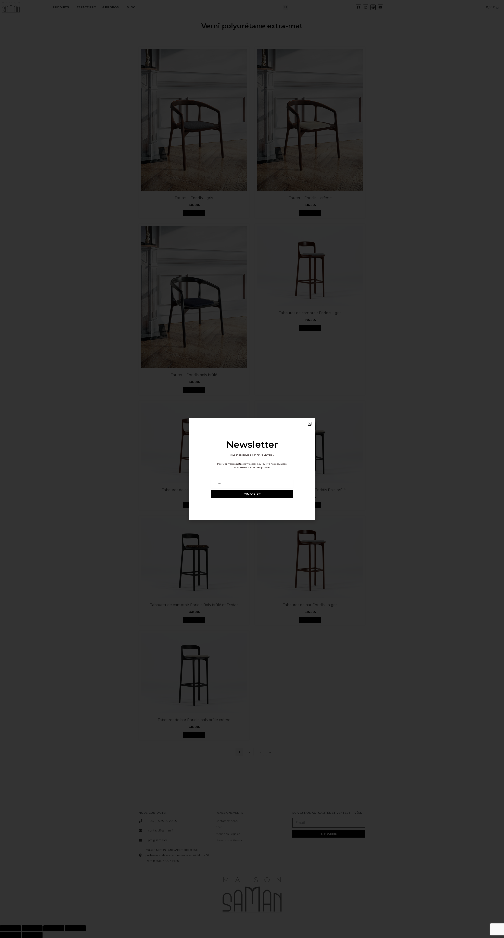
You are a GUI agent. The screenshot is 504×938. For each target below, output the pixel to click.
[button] (309, 423)
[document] (252, 469)
